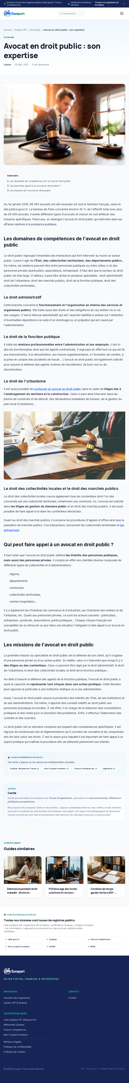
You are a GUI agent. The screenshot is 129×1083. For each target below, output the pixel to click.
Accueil (7, 29)
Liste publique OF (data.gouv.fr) (20, 1019)
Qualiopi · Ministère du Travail (23, 768)
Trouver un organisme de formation (107, 3)
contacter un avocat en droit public (57, 389)
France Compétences (84, 768)
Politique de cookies (14, 1051)
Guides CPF (21, 29)
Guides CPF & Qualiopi (15, 1002)
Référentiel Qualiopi (14, 1024)
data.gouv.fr (13, 939)
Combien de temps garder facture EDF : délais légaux (103, 892)
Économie (35, 29)
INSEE (92, 946)
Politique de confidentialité (17, 1046)
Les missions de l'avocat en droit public (30, 190)
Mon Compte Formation (55, 768)
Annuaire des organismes (17, 997)
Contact (72, 997)
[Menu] (121, 13)
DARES (52, 946)
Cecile (7, 64)
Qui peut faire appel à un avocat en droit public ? (35, 185)
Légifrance (107, 768)
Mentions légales (12, 1041)
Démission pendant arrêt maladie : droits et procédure (22, 892)
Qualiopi (53, 939)
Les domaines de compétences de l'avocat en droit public (40, 181)
